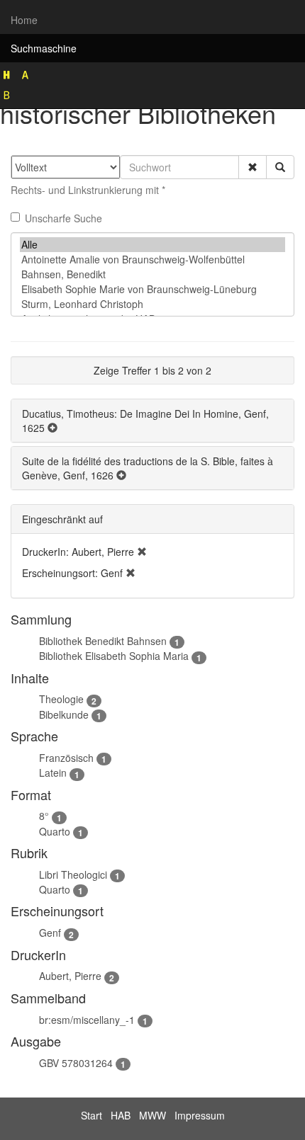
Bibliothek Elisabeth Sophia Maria (114, 656)
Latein (53, 772)
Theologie (61, 699)
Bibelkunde (64, 714)
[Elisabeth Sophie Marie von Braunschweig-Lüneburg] (152, 289)
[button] (252, 167)
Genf (50, 932)
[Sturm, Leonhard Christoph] (152, 304)
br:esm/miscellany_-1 (87, 1020)
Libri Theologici (73, 874)
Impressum (199, 1115)
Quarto (54, 831)
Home (24, 20)
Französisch (66, 758)
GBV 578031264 (76, 1063)
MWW (152, 1115)
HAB (121, 1115)
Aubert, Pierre (70, 976)
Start (91, 1115)
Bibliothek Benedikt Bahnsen (103, 641)
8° (44, 816)
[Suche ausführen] (280, 167)
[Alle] (152, 244)
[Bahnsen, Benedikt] (152, 274)
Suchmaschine (44, 48)
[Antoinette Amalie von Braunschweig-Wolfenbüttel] (152, 259)
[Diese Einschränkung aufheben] (142, 552)
